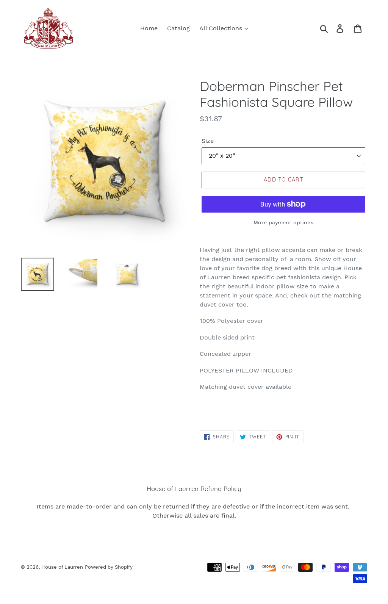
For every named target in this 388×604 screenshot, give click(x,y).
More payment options (283, 222)
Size (208, 140)
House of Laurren (62, 567)
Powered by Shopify (109, 567)
